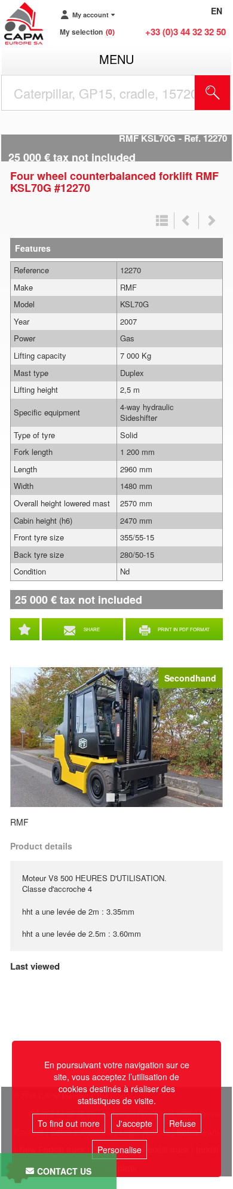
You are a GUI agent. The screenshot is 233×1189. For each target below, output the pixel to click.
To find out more (69, 1123)
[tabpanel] (116, 737)
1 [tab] (112, 803)
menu (116, 59)
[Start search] (213, 93)
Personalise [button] (119, 1150)
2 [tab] (124, 803)
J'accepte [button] (134, 1123)
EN (216, 11)
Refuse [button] (182, 1123)
